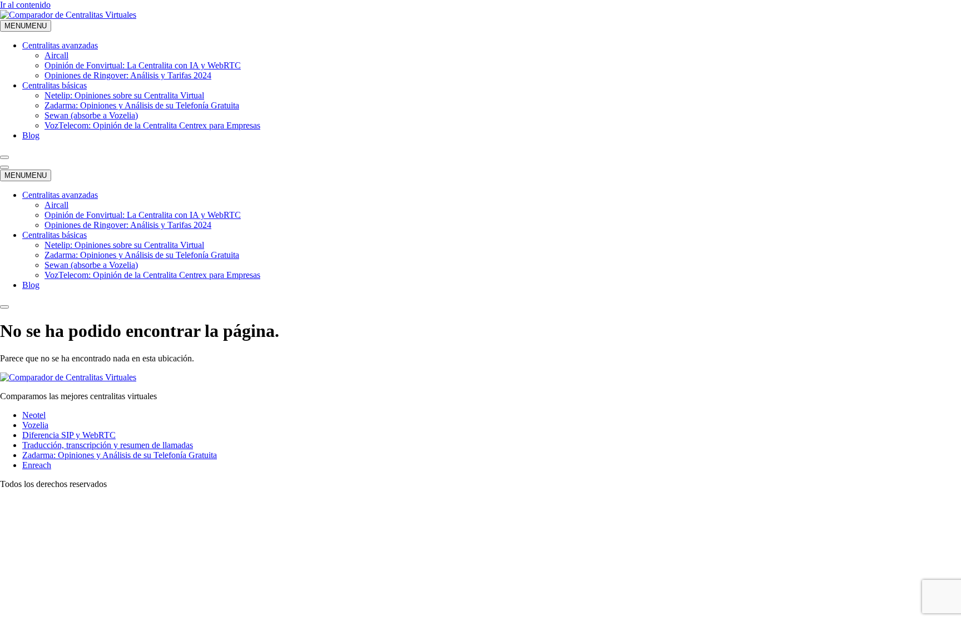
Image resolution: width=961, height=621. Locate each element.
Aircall (56, 55)
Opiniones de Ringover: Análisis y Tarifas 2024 (127, 75)
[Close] (4, 157)
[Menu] (4, 167)
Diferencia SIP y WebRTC (69, 435)
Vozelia (35, 425)
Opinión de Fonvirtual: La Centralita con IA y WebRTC (142, 65)
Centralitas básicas (54, 85)
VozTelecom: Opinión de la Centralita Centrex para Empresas (152, 125)
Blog (30, 135)
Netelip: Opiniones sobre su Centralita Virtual (124, 95)
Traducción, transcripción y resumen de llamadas (107, 445)
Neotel (34, 415)
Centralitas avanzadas (60, 45)
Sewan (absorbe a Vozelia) (91, 115)
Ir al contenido (25, 4)
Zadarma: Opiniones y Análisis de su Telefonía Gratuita (141, 105)
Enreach (36, 465)
